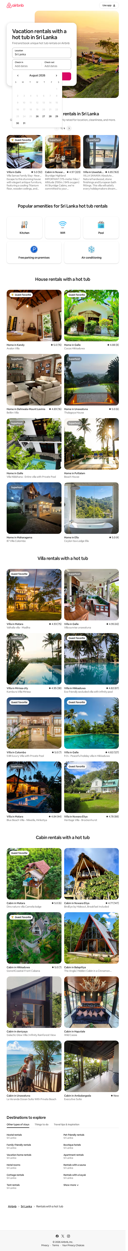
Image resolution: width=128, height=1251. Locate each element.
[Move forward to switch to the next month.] (56, 76)
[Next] (69, 128)
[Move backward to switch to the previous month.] (18, 76)
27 (43, 116)
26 (37, 116)
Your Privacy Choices (73, 1245)
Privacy (45, 1245)
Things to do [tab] (41, 1124)
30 (17, 123)
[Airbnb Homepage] (15, 5)
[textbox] (27, 66)
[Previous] (56, 128)
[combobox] (41, 54)
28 (50, 116)
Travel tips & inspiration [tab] (66, 1124)
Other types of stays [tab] (18, 1124)
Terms (55, 1245)
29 (56, 116)
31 (24, 123)
